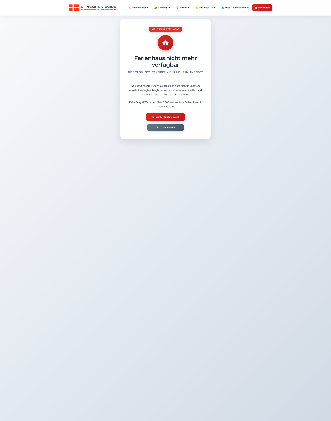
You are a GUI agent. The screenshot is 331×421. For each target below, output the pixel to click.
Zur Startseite (167, 127)
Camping (162, 7)
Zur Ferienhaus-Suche (167, 117)
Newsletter (262, 7)
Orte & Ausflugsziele (235, 7)
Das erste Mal (205, 7)
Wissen (182, 7)
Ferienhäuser (138, 7)
